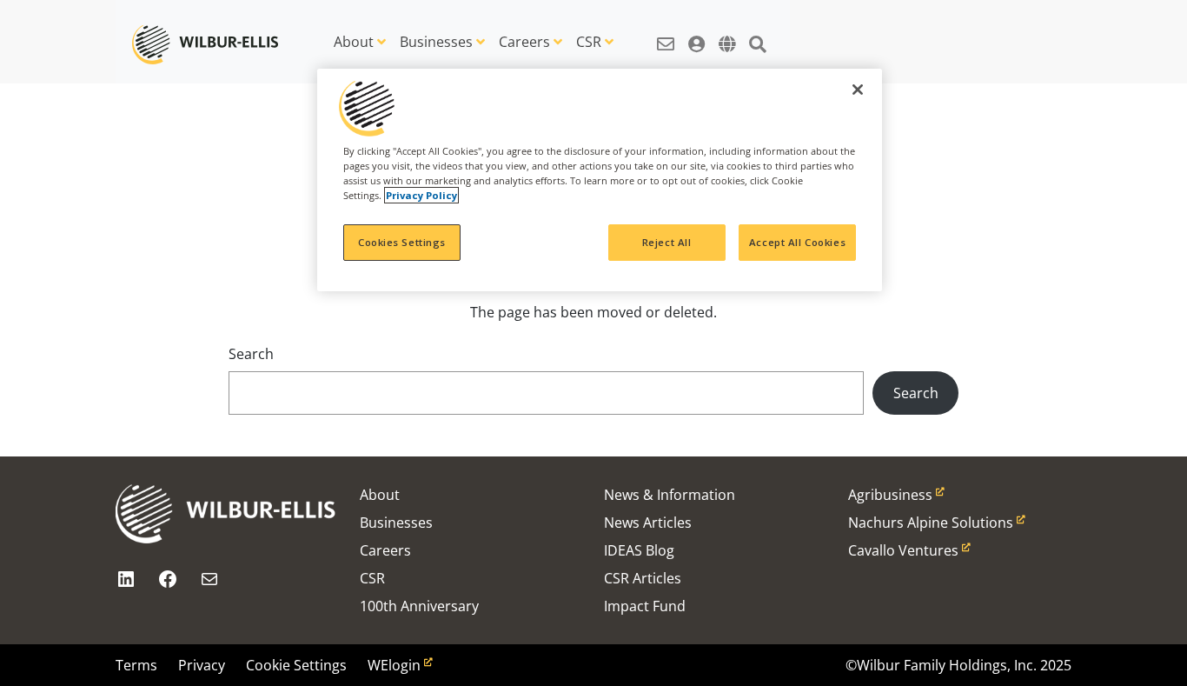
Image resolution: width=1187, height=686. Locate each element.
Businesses (436, 41)
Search (251, 353)
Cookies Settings (402, 242)
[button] (665, 35)
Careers (524, 41)
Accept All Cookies (797, 242)
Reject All (667, 242)
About (354, 41)
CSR (588, 41)
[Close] (858, 89)
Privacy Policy (421, 195)
